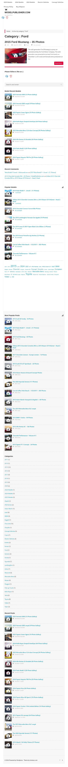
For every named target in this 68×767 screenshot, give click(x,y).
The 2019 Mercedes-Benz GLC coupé (24, 409)
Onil (8, 45)
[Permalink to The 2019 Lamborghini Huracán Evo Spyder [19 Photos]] (8, 220)
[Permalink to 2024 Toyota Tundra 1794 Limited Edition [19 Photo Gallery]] (8, 709)
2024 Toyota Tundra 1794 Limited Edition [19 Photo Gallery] (32, 706)
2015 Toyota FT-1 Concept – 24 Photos (25, 444)
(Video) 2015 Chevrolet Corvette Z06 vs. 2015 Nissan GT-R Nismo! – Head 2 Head (32, 177)
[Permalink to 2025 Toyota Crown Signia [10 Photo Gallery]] (8, 115)
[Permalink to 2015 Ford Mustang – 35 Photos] (16, 55)
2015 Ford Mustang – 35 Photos (24, 41)
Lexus (6, 569)
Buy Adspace (20, 7)
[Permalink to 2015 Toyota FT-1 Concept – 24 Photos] (8, 447)
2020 (6, 486)
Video (7, 277)
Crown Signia (51, 269)
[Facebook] (60, 760)
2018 (6, 478)
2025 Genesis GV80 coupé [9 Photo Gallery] (26, 103)
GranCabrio (18, 271)
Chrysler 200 (27, 269)
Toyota (29, 274)
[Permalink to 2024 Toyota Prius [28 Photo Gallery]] (8, 691)
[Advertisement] (36, 295)
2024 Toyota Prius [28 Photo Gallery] (24, 688)
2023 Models (30, 2)
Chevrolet (16, 269)
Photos (55, 271)
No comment (37, 45)
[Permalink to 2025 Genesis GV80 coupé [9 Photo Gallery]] (8, 106)
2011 (6, 266)
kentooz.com (33, 760)
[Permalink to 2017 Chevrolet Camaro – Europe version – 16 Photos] (8, 357)
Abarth (7, 501)
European (58, 269)
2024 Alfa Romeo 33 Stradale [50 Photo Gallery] (28, 139)
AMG (40, 266)
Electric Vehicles (43, 2)
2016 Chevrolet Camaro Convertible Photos (26, 208)
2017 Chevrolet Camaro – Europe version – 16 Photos (30, 355)
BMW (57, 266)
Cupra (6, 535)
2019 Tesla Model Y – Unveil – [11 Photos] (43, 172)
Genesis (12, 271)
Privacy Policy (8, 7)
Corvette (40, 269)
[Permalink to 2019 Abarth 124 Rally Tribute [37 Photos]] (8, 744)
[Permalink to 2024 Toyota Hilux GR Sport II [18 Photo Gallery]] (8, 700)
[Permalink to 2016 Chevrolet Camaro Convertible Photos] (8, 211)
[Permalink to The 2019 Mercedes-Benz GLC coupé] (8, 411)
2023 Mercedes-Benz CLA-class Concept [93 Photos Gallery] (31, 130)
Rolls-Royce (7, 274)
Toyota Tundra (50, 274)
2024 (22, 266)
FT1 (8, 271)
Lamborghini (8, 565)
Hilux (26, 271)
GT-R (23, 271)
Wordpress (19, 760)
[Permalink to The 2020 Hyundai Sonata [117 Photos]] (8, 384)
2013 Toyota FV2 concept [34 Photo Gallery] (26, 715)
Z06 (13, 277)
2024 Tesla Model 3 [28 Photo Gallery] (25, 148)
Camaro (10, 269)
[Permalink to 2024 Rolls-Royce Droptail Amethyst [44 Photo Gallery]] (8, 124)
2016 (18, 266)
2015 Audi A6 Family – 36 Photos (23, 319)
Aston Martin (9, 509)
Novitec (51, 271)
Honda (7, 558)
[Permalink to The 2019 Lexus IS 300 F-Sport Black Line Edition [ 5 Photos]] (8, 229)
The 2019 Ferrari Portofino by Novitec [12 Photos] (28, 235)
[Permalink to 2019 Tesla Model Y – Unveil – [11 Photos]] (8, 193)
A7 (30, 266)
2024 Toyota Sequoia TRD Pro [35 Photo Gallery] (28, 157)
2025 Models (7, 2)
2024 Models (19, 2)
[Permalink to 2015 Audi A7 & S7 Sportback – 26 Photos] (8, 366)
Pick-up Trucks (9, 588)
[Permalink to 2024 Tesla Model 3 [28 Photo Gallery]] (8, 151)
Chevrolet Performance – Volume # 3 (24, 253)
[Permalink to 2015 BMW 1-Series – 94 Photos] (8, 420)
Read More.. (58, 63)
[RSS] (62, 760)
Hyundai (7, 561)
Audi (53, 266)
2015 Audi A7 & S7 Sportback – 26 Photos (26, 364)
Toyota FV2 (35, 274)
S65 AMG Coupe (16, 274)
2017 (6, 475)
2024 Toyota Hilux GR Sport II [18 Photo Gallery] (28, 697)
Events (7, 542)
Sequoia (23, 274)
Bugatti (6, 269)
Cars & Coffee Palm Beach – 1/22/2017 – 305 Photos (29, 244)
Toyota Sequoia (42, 274)
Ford (27, 45)
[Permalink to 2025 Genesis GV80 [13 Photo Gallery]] (8, 97)
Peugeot (7, 584)
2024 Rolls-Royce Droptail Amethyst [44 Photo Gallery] (30, 121)
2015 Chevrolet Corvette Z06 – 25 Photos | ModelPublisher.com (24, 176)
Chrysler (22, 269)
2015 (14, 266)
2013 (9, 266)
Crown (45, 269)
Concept (34, 269)
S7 (11, 274)
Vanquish (56, 274)
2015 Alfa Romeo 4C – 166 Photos (23, 426)
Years (6, 607)
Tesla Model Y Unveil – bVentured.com (16, 172)
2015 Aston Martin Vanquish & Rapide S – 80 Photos (29, 400)
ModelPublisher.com (17, 12)
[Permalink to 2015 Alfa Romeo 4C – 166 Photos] (8, 429)
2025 (27, 266)
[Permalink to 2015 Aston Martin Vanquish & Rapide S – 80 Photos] (8, 402)
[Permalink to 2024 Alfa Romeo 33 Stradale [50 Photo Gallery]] (8, 142)
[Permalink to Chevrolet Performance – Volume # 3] (8, 256)
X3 (10, 277)
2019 (6, 482)
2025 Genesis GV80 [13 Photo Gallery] (25, 94)
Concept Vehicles (57, 2)
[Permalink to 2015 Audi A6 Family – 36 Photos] (8, 321)
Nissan (7, 580)
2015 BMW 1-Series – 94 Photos (23, 417)
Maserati (30, 271)
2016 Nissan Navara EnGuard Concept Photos (27, 373)
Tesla (6, 595)
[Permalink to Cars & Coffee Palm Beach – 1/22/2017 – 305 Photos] (8, 247)
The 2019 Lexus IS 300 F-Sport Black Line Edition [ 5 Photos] (32, 226)
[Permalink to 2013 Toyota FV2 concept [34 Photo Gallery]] (8, 717)
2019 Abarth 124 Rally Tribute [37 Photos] (26, 742)
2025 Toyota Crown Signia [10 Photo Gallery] (27, 112)
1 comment (18, 192)
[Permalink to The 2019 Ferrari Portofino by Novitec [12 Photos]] (8, 238)
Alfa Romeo (35, 266)
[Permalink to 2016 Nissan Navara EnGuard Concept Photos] (8, 375)
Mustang (47, 271)
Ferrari (7, 546)
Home (8, 31)
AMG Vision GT (46, 266)
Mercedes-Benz (38, 271)
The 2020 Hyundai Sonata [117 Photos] (25, 382)
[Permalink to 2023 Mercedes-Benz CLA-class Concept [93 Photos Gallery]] (8, 133)
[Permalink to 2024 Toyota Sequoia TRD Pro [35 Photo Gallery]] (8, 160)
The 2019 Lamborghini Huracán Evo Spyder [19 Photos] (30, 217)
